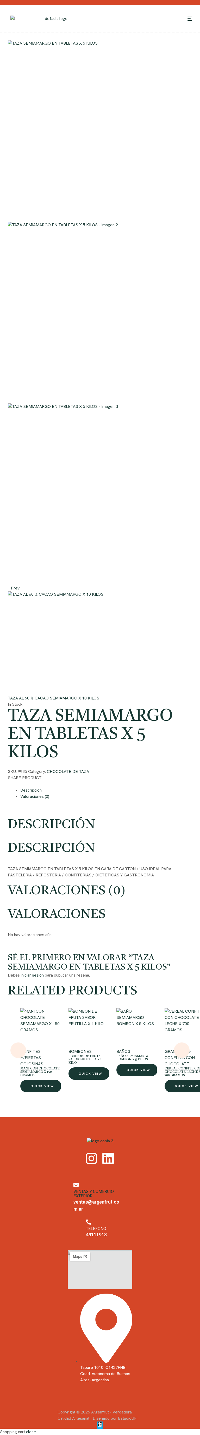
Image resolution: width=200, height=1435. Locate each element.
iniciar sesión (32, 975)
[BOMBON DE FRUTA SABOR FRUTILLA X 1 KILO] (88, 1028)
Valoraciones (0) (34, 796)
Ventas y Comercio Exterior (93, 1194)
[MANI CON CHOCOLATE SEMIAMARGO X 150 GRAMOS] (40, 1028)
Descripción (31, 790)
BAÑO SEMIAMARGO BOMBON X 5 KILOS (132, 1058)
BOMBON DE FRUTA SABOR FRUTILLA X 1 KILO (85, 1060)
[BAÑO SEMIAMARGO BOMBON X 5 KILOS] (136, 1028)
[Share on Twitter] (14, 784)
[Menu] (190, 19)
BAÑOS (123, 1051)
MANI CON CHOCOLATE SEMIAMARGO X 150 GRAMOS (40, 1072)
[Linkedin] (108, 1158)
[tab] (106, 790)
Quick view (42, 1086)
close (31, 1431)
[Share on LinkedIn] (21, 784)
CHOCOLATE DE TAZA (68, 771)
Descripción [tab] (51, 825)
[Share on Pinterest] (18, 784)
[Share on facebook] (10, 784)
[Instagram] (91, 1158)
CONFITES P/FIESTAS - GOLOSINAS (31, 1058)
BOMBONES (80, 1051)
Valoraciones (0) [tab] (66, 891)
